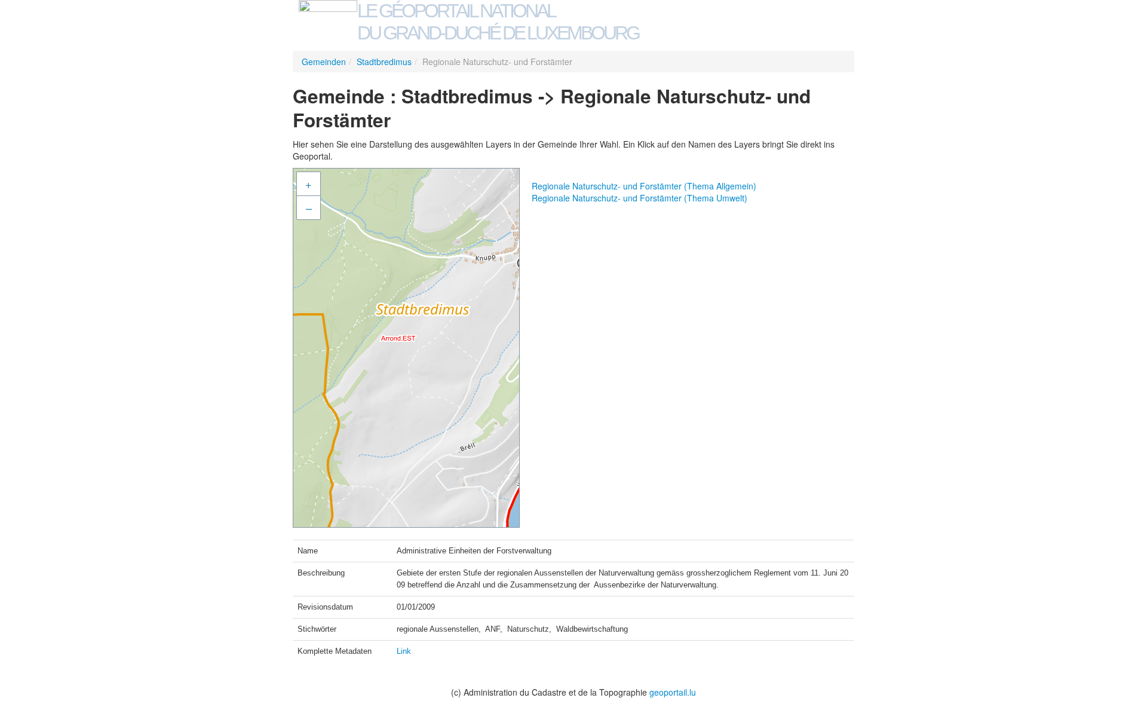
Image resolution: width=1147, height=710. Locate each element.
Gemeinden (324, 62)
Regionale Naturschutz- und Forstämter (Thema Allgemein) (644, 186)
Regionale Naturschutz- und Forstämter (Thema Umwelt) (639, 198)
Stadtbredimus (384, 62)
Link (404, 651)
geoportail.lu (672, 692)
